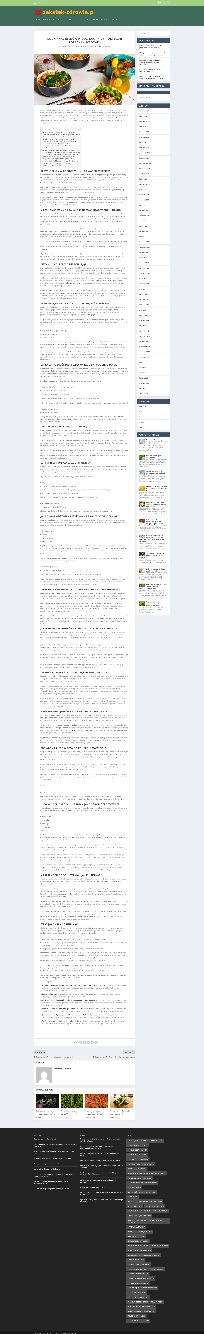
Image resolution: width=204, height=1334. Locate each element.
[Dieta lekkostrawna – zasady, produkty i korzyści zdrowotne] (72, 1101)
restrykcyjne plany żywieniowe (104, 280)
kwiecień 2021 (144, 294)
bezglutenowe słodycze (138, 1145)
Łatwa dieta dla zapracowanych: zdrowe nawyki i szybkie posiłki (155, 522)
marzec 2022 (144, 263)
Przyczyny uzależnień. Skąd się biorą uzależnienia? (52, 1158)
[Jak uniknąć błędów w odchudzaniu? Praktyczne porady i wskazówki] (84, 79)
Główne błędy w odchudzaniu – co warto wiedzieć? (59, 132)
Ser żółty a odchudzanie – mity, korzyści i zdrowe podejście (152, 555)
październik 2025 (145, 163)
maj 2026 (142, 127)
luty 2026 (142, 142)
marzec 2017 (144, 383)
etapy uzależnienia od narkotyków (142, 1183)
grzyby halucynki (135, 1206)
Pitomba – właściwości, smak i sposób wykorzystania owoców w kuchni (100, 1140)
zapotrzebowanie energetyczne (73, 293)
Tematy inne (92, 20)
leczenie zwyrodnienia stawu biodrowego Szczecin (145, 1221)
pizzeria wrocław (157, 1269)
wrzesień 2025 (144, 168)
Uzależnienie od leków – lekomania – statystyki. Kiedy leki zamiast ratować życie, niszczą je (151, 538)
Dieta (81, 20)
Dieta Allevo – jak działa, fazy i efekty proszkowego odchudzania (156, 504)
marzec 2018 (144, 320)
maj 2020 (142, 310)
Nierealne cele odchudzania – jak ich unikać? (58, 163)
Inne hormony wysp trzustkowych (153, 457)
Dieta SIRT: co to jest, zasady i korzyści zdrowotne (150, 70)
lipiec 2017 (143, 362)
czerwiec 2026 (144, 121)
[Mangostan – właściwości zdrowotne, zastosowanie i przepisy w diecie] (121, 1101)
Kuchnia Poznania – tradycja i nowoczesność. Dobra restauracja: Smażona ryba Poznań (75, 985)
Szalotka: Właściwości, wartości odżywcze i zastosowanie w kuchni (101, 1167)
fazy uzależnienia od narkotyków (142, 1192)
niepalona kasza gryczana (138, 1246)
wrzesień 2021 (144, 273)
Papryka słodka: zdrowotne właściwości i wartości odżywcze (151, 77)
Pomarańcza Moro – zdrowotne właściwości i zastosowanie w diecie (95, 1113)
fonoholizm (133, 1197)
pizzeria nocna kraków (137, 1269)
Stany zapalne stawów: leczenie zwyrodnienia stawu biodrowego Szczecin (53, 1175)
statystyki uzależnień (137, 1293)
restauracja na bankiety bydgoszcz (142, 1288)
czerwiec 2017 (144, 368)
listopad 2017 (144, 341)
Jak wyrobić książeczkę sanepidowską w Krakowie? (156, 472)
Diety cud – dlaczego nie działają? (53, 137)
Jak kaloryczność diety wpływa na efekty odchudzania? (60, 141)
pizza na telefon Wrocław (138, 1264)
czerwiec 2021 (144, 284)
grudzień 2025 (144, 153)
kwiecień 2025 (144, 195)
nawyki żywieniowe (60, 667)
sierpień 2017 (144, 357)
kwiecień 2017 (144, 378)
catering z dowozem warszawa (141, 1164)
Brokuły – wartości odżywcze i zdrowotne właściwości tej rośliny (157, 488)
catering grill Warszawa (138, 1159)
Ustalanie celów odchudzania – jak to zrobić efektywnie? (61, 161)
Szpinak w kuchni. (49, 994)
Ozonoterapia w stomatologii (45, 1139)
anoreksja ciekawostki (137, 1141)
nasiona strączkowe (136, 1236)
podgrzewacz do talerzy (138, 1274)
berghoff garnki (156, 1141)
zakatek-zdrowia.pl (75, 46)
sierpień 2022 (144, 258)
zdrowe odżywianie (116, 118)
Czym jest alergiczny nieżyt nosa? (46, 1164)
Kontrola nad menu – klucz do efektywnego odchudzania (61, 150)
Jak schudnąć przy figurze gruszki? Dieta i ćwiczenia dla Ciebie (66, 1015)
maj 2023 (142, 237)
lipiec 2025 (143, 179)
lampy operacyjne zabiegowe (139, 1216)
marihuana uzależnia (136, 1227)
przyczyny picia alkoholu (138, 1283)
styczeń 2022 (144, 268)
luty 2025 (142, 205)
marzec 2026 (144, 137)
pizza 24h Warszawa (136, 1260)
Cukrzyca (71, 20)
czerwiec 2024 (144, 216)
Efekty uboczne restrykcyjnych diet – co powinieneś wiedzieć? (99, 1154)
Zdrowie (114, 20)
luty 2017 (142, 389)
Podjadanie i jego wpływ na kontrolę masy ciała (57, 159)
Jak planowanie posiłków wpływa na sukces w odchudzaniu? (63, 152)
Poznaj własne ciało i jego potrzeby (93, 1187)
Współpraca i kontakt (53, 20)
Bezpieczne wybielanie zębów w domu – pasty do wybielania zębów (52, 1182)
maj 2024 (142, 221)
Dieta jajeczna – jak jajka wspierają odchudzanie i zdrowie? (98, 1181)
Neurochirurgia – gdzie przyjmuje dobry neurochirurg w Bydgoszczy (54, 1145)
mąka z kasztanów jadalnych (140, 1232)
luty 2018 (142, 326)
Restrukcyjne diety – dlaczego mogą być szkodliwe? (59, 139)
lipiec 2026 (143, 116)
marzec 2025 (144, 200)
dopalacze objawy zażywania (139, 1178)
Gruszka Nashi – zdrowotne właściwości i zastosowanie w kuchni (101, 1193)
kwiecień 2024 (144, 226)
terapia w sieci (157, 1302)
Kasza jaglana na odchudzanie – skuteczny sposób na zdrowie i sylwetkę (151, 62)
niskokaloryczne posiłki (73, 283)
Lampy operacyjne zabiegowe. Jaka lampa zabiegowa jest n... (66, 3)
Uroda (104, 20)
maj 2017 (142, 373)
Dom (38, 20)
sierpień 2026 (144, 111)
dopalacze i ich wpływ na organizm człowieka (147, 1173)
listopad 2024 (144, 210)
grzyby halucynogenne (154, 1206)
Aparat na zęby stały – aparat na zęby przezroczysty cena (54, 1152)
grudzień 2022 (144, 247)
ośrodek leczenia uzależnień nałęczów (144, 1255)
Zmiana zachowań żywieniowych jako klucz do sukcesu (62, 154)
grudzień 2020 (144, 299)
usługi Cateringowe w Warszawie (141, 1307)
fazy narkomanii (134, 1187)
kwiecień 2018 (144, 315)
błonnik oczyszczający (137, 1150)
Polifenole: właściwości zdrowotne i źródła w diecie (61, 1021)
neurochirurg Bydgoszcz (138, 1241)
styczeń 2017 (144, 394)
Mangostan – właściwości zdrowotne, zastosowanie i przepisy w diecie (121, 1113)
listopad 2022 (144, 252)
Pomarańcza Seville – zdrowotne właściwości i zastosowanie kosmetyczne (97, 1147)
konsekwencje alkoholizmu (139, 1211)
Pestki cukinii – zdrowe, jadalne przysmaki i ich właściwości (151, 47)
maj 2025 (142, 189)
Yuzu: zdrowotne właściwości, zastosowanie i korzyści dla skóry (156, 604)
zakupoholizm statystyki (138, 1321)
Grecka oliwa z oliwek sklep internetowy (145, 1201)
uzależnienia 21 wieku (136, 1316)
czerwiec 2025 (144, 184)
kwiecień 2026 (144, 132)
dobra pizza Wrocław (136, 1169)
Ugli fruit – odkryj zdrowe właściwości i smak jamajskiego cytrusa (101, 1201)
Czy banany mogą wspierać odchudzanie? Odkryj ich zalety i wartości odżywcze (99, 1174)
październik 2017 (145, 347)
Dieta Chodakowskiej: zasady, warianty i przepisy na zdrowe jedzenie (68, 1000)
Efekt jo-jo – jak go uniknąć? (52, 165)
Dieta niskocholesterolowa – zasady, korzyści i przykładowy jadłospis (153, 586)
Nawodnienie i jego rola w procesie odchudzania (58, 156)
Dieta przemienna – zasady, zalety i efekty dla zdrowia (100, 1161)
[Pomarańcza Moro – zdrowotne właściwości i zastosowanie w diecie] (96, 1101)
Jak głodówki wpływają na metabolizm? (57, 145)
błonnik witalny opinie (137, 1155)
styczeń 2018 (144, 331)
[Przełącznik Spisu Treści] (77, 129)
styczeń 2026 (144, 147)
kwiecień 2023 (144, 242)
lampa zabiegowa (160, 1211)
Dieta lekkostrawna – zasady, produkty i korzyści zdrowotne (72, 1113)
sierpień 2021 (144, 279)
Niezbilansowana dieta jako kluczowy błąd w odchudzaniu (61, 135)
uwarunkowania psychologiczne (141, 1311)
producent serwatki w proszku (141, 1278)
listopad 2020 (144, 305)
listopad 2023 (144, 231)
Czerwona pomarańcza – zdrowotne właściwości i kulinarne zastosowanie (46, 1113)
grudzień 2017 (144, 336)
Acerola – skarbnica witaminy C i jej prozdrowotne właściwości (66, 1009)
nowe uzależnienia (160, 1246)
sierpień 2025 (144, 174)
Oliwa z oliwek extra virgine (139, 1250)
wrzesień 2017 (144, 352)
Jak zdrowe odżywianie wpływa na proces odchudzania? (60, 148)
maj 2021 (142, 289)
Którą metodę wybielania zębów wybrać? (155, 570)
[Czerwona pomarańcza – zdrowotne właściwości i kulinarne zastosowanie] (47, 1101)
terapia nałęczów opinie (138, 1302)
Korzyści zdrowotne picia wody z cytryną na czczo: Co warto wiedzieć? (156, 442)
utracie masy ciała (65, 894)
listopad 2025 (144, 158)
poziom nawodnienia (69, 730)
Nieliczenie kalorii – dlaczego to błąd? (57, 143)
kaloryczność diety (58, 364)
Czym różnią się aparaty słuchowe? (47, 1169)
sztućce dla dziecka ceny (138, 1297)
